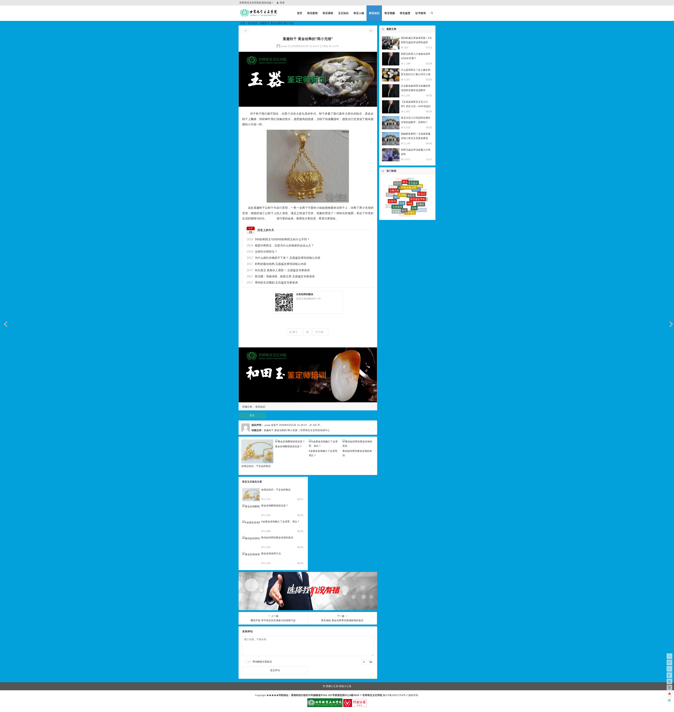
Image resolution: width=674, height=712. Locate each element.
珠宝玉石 (405, 192)
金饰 (414, 183)
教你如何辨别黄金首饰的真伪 (277, 537)
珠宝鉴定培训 (418, 190)
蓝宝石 (421, 205)
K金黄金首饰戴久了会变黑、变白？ (280, 521)
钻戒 (401, 180)
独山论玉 (424, 201)
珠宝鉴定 (410, 186)
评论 (325, 46)
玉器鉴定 (399, 206)
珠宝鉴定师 (396, 197)
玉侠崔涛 (397, 184)
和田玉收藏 (392, 193)
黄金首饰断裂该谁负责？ (288, 446)
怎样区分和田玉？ (262, 251)
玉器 (423, 196)
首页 (299, 13)
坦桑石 (403, 200)
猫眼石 (418, 199)
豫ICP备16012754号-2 (395, 695)
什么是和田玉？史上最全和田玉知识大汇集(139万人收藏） (416, 74)
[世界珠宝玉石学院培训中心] (258, 16)
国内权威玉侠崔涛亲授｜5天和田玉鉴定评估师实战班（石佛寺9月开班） (416, 42)
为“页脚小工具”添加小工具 (337, 686)
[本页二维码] (669, 700)
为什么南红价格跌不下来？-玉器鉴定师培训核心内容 (283, 257)
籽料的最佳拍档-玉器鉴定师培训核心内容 (276, 263)
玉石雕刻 (415, 207)
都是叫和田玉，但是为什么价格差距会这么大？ (280, 245)
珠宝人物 (358, 13)
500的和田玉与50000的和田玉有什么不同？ (278, 239)
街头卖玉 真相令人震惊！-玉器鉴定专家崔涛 (278, 270)
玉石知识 (343, 13)
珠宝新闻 (312, 13)
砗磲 (409, 179)
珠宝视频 (389, 13)
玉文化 (407, 208)
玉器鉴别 (411, 201)
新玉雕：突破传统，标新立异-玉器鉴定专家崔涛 (281, 276)
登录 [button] (282, 2)
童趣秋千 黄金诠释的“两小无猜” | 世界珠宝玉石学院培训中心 (297, 430)
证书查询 (420, 13)
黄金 (252, 415)
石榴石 (420, 186)
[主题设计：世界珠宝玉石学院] (324, 706)
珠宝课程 (328, 13)
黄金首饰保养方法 (271, 553)
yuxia (284, 46)
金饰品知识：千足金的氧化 (256, 466)
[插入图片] (371, 661)
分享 (321, 332)
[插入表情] (363, 661)
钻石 (404, 183)
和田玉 (393, 203)
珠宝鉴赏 (405, 13)
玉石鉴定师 (398, 189)
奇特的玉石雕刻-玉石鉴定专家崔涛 (272, 282)
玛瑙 (412, 193)
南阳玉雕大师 (407, 213)
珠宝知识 (374, 13)
